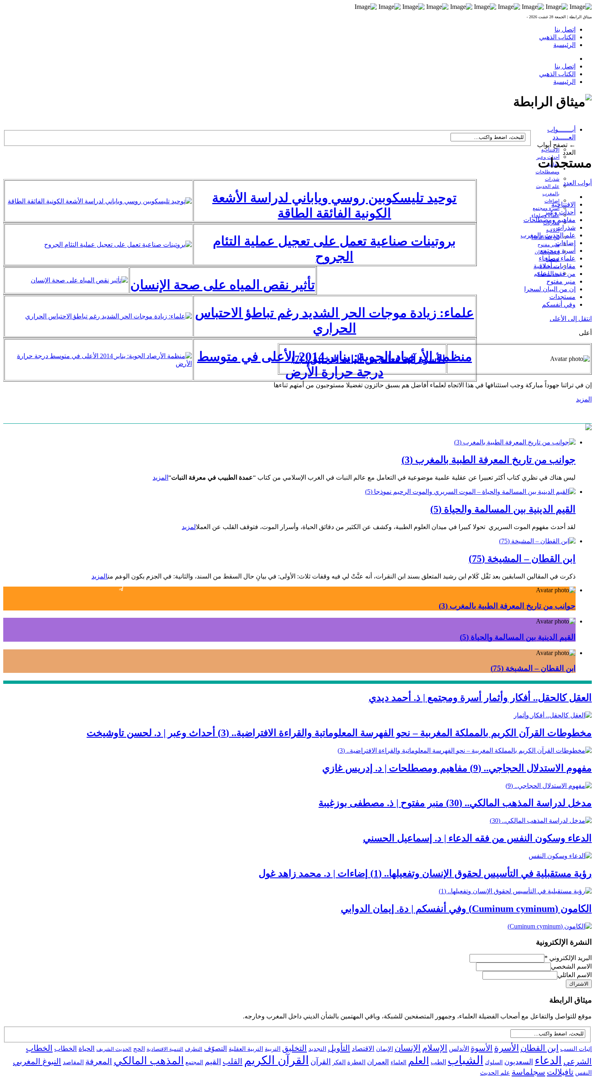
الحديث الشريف (114, 1049)
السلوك (494, 1062)
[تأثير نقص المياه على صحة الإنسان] (79, 280)
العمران (378, 1062)
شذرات (552, 179)
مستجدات (562, 296)
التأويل (339, 1048)
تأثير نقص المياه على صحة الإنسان (222, 284)
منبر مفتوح (548, 245)
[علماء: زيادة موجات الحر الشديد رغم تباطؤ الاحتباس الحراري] (108, 316)
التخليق (294, 1048)
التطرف (193, 1049)
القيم (213, 1061)
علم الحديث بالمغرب (548, 235)
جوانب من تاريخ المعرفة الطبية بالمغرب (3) (489, 460)
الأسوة (482, 1048)
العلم (418, 1060)
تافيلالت (560, 1071)
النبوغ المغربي (37, 1061)
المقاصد (73, 1062)
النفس (583, 1072)
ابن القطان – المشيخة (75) (533, 668)
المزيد (584, 399)
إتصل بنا (565, 29)
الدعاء (548, 1060)
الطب (438, 1062)
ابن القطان (540, 1048)
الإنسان (408, 1048)
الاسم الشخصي (571, 966)
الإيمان (384, 1049)
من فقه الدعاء (557, 273)
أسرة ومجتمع (558, 250)
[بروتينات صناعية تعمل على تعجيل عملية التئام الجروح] (118, 244)
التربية (272, 1049)
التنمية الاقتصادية (165, 1049)
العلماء (398, 1062)
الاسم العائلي (574, 974)
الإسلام (434, 1048)
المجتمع (194, 1062)
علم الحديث (495, 1072)
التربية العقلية (246, 1048)
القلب (232, 1061)
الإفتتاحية (550, 150)
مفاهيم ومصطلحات (549, 219)
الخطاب (65, 1048)
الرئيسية (564, 44)
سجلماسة (528, 1071)
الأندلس (459, 1048)
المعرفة (98, 1061)
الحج (139, 1048)
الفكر (339, 1062)
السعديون (518, 1062)
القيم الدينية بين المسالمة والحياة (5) (503, 509)
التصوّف (215, 1048)
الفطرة (356, 1062)
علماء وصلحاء (557, 258)
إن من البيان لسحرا (550, 289)
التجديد (317, 1048)
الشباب (465, 1060)
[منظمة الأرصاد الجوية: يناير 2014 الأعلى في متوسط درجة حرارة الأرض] (98, 363)
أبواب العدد (577, 182)
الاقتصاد (363, 1048)
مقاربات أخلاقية (554, 266)
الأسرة (506, 1048)
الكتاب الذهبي (557, 37)
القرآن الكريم (276, 1060)
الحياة (87, 1048)
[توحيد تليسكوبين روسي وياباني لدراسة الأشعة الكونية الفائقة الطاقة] (100, 201)
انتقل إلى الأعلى (571, 318)
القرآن (320, 1061)
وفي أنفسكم (559, 304)
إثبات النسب (576, 1048)
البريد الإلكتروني (568, 957)
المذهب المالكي (149, 1061)
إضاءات (565, 242)
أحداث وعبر (560, 212)
